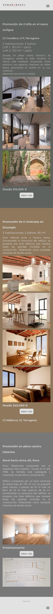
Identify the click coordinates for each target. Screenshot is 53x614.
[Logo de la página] (14, 5)
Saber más (26, 195)
